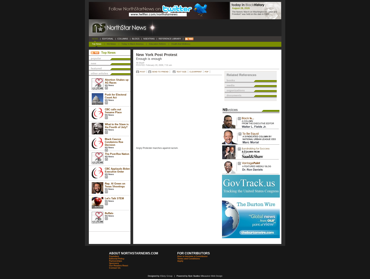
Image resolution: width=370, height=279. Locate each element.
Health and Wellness (180, 44)
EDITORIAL (107, 39)
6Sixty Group (166, 276)
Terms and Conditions (188, 258)
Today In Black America (132, 44)
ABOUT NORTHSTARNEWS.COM (133, 253)
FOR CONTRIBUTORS (193, 253)
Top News (96, 44)
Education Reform (157, 44)
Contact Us (114, 268)
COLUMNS (122, 39)
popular (96, 58)
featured (96, 68)
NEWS (95, 39)
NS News (111, 44)
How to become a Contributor (192, 256)
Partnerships (115, 261)
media (231, 85)
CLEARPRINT (195, 72)
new (93, 63)
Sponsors (114, 263)
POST (142, 72)
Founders (114, 256)
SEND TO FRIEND (160, 72)
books (231, 80)
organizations (236, 90)
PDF (207, 72)
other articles (99, 73)
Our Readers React (118, 265)
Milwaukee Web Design (211, 276)
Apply (180, 261)
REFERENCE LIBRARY (169, 39)
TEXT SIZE (182, 72)
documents (234, 95)
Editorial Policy (116, 258)
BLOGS (135, 39)
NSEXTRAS (149, 39)
